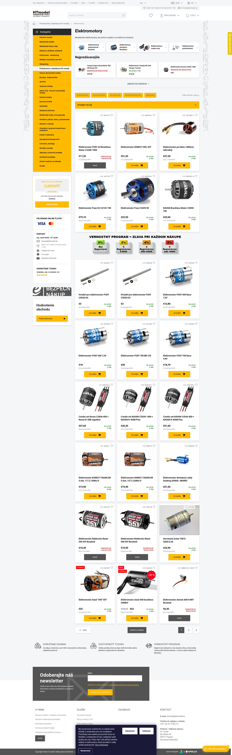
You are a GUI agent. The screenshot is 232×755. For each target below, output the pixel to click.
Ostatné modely (46, 97)
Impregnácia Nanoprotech (50, 139)
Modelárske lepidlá (47, 42)
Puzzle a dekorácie (47, 135)
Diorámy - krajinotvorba (49, 77)
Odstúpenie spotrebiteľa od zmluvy (48, 732)
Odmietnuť (129, 731)
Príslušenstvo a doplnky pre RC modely (54, 68)
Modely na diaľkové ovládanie (51, 51)
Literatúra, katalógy (47, 144)
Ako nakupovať (38, 3)
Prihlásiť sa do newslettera (100, 692)
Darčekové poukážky (47, 157)
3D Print (43, 82)
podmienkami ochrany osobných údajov (124, 685)
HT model (45, 254)
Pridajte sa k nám (47, 251)
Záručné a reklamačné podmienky (47, 719)
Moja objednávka (118, 3)
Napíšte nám (103, 3)
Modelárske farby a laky (49, 46)
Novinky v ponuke (46, 148)
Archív (40, 738)
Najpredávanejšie (133, 95)
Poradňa (92, 3)
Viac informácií (101, 745)
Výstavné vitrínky (46, 86)
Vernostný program (84, 715)
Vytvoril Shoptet (172, 752)
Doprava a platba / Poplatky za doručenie (50, 715)
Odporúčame (82, 95)
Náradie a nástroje (47, 124)
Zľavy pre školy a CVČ (85, 719)
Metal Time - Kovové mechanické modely (52, 92)
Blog (83, 3)
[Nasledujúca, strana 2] (189, 630)
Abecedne (150, 95)
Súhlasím (146, 731)
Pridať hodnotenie (45, 319)
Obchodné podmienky (43, 724)
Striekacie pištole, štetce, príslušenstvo (55, 119)
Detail (95, 165)
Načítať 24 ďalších (137, 630)
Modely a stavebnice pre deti (51, 60)
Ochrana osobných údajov (57, 3)
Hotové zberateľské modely (50, 73)
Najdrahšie (115, 95)
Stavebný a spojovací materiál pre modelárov (53, 129)
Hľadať (123, 15)
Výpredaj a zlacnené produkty (51, 153)
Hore (85, 630)
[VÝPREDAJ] (95, 582)
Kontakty (74, 3)
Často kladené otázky (85, 724)
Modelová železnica (47, 111)
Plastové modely (46, 37)
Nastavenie (85, 751)
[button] (228, 746)
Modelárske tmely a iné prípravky (52, 115)
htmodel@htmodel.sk (49, 241)
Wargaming (44, 64)
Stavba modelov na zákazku (50, 161)
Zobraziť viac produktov (137, 84)
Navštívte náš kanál (48, 258)
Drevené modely (46, 102)
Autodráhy (43, 106)
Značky (42, 166)
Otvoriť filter (84, 105)
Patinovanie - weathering (49, 55)
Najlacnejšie (99, 95)
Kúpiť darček (52, 204)
